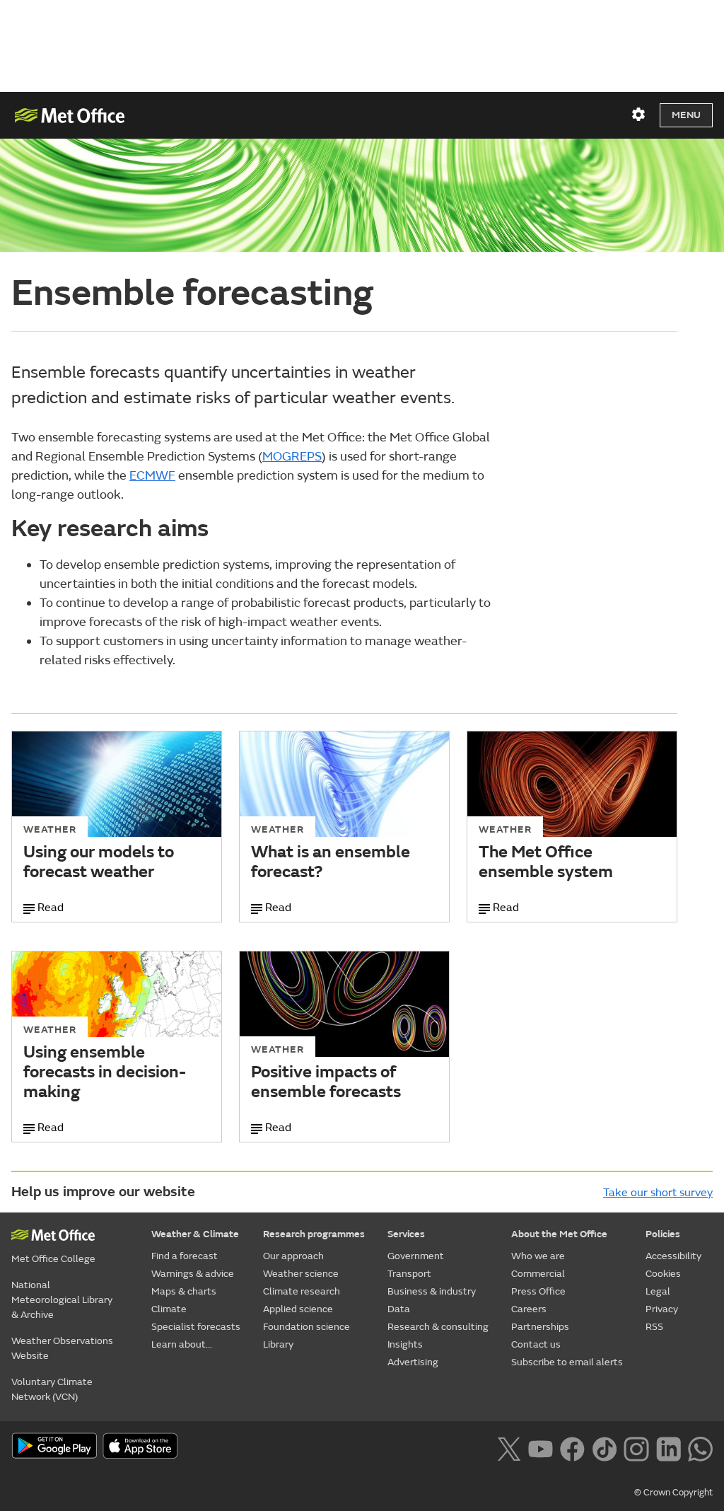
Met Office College (53, 1259)
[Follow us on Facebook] (572, 1447)
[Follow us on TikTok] (604, 1447)
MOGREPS (292, 456)
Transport (409, 1274)
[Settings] (638, 114)
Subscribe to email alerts (567, 1362)
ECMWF (152, 476)
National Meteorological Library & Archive (61, 1300)
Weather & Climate (195, 1234)
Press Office (538, 1291)
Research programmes (314, 1234)
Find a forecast (184, 1256)
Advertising (412, 1362)
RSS (654, 1327)
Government (415, 1256)
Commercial (538, 1274)
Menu (686, 115)
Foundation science (306, 1327)
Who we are (538, 1256)
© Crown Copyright (673, 1492)
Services (406, 1234)
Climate (169, 1309)
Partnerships (540, 1327)
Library (278, 1344)
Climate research (301, 1291)
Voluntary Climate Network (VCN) (52, 1389)
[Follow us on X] (508, 1447)
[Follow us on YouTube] (540, 1447)
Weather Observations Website (62, 1348)
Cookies (663, 1274)
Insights (405, 1344)
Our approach (293, 1256)
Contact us (536, 1344)
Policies (663, 1234)
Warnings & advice (192, 1274)
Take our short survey (658, 1193)
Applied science (298, 1309)
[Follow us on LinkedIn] (668, 1447)
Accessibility (673, 1256)
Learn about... (181, 1344)
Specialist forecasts (195, 1327)
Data (398, 1309)
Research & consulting (438, 1327)
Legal (658, 1291)
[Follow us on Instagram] (636, 1447)
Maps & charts (183, 1291)
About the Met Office (559, 1234)
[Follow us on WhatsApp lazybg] (700, 1447)
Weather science (301, 1274)
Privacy (662, 1309)
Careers (529, 1309)
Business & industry (431, 1291)
